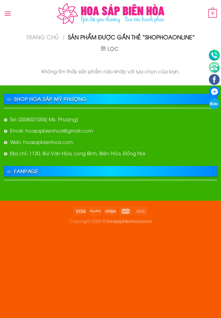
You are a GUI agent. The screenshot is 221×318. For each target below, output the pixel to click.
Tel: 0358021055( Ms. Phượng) (44, 119)
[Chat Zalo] (214, 103)
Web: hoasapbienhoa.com (41, 141)
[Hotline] (214, 55)
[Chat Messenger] (214, 91)
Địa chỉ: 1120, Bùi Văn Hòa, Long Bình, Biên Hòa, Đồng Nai (77, 153)
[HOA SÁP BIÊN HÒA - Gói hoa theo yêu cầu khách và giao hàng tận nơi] (110, 13)
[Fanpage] (214, 79)
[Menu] (7, 13)
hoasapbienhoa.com (129, 221)
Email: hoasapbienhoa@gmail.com (51, 130)
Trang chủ (42, 37)
